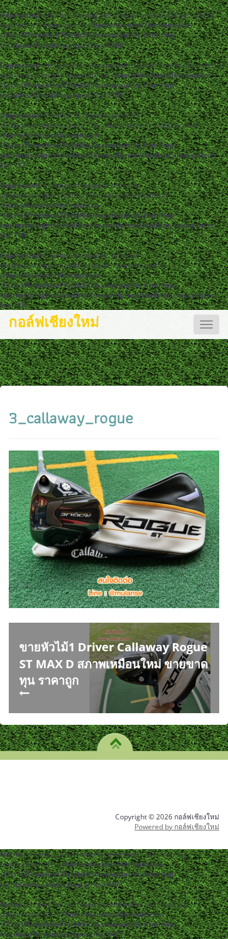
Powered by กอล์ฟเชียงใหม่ (176, 827)
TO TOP (115, 739)
